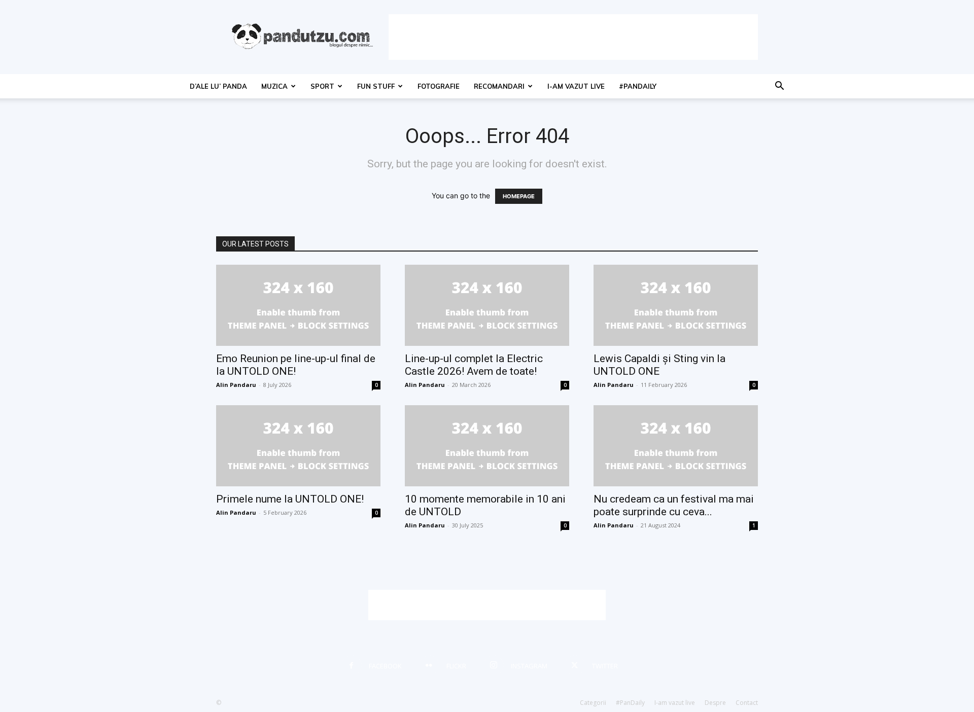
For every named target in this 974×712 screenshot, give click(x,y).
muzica (274, 86)
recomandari (499, 86)
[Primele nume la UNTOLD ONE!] (298, 445)
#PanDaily (637, 86)
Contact (747, 702)
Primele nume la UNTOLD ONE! (290, 499)
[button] (779, 87)
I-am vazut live (576, 86)
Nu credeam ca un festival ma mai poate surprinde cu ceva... (674, 505)
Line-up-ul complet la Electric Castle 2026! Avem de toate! (474, 364)
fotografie (439, 86)
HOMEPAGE (519, 196)
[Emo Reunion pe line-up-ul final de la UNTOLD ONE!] (298, 305)
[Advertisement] (573, 37)
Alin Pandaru (236, 384)
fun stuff (376, 86)
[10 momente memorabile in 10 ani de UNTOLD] (487, 445)
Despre (715, 702)
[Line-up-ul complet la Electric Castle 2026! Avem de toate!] (487, 305)
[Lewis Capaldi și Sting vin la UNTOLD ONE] (676, 305)
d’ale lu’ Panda (218, 86)
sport (322, 86)
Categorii (593, 702)
